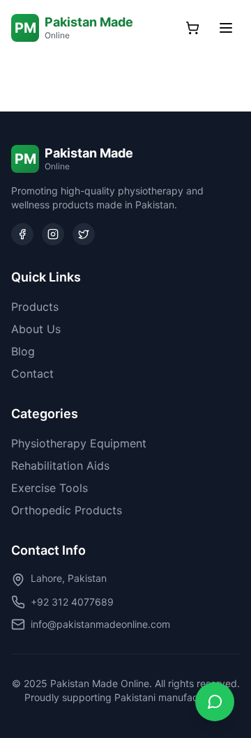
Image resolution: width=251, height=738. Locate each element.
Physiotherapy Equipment (78, 443)
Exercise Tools (49, 488)
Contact (32, 373)
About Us (36, 329)
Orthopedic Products (66, 510)
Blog (23, 351)
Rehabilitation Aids (60, 465)
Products (35, 307)
